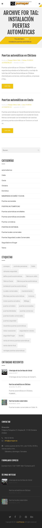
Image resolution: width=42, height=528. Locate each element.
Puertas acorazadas (9, 201)
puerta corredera (9, 306)
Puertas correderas (8, 222)
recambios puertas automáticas (14, 326)
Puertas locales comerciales (12, 232)
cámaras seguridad (10, 271)
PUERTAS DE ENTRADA (10, 227)
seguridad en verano (27, 331)
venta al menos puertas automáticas (16, 341)
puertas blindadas (9, 311)
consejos (6, 266)
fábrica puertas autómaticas (27, 281)
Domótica (5, 191)
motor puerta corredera (11, 301)
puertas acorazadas (26, 306)
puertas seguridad (9, 321)
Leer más (7, 86)
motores (31, 296)
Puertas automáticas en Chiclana (19, 55)
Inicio (27, 39)
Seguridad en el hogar (9, 243)
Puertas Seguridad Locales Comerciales (16, 237)
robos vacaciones (9, 331)
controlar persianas (20, 266)
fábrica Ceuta (8, 281)
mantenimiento (27, 291)
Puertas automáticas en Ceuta (17, 100)
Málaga (26, 301)
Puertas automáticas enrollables (13, 211)
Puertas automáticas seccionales (13, 217)
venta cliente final (9, 345)
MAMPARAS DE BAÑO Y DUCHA (13, 196)
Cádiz (4, 175)
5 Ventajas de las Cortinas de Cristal (20, 371)
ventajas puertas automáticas (14, 351)
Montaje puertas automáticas (13, 296)
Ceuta (23, 105)
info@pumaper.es (11, 441)
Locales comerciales (10, 291)
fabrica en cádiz (31, 276)
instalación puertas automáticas (14, 286)
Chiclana (24, 60)
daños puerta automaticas (12, 276)
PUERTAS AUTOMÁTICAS (11, 206)
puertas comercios (26, 311)
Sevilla (21, 336)
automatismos (7, 170)
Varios (4, 248)
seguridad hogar (9, 336)
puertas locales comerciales (13, 316)
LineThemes (20, 522)
